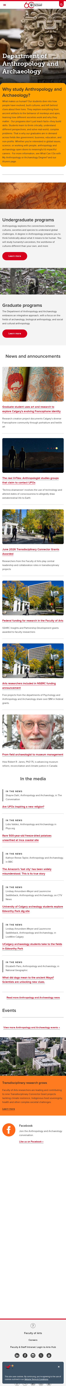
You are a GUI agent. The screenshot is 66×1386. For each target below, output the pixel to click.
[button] (33, 384)
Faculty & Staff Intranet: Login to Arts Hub (33, 1347)
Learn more (8, 1109)
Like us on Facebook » (31, 1141)
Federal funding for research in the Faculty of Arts (32, 621)
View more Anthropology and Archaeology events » (31, 1027)
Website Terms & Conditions (36, 1379)
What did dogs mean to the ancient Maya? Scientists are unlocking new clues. (28, 980)
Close (58, 1369)
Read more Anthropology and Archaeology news (33, 997)
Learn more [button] (14, 256)
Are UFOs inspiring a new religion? (23, 807)
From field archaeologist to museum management (32, 754)
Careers (33, 1340)
